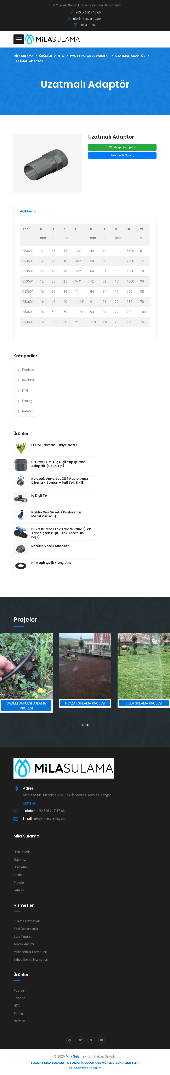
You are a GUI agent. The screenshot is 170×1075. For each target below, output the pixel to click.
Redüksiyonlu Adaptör (50, 546)
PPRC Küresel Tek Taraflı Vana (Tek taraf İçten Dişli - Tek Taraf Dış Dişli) (61, 533)
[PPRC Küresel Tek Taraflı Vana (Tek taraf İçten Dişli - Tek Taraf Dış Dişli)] (20, 533)
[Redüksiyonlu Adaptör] (20, 550)
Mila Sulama (75, 1056)
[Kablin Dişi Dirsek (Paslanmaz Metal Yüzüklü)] (20, 516)
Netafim (28, 411)
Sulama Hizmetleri (26, 921)
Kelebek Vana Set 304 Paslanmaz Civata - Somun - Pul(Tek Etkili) (59, 480)
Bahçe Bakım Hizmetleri (30, 960)
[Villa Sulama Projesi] (144, 666)
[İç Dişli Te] (20, 499)
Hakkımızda (21, 852)
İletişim (29, 803)
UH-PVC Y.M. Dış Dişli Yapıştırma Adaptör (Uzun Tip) (58, 463)
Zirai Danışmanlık (25, 929)
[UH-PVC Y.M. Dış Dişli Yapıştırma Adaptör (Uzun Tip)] (20, 466)
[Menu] (18, 39)
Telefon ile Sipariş (122, 155)
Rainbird (28, 380)
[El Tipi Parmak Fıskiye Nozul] (20, 449)
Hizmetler (20, 867)
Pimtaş (27, 401)
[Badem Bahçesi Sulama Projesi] (26, 666)
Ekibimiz (19, 860)
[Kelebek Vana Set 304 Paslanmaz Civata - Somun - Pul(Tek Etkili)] (20, 482)
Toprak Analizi (23, 944)
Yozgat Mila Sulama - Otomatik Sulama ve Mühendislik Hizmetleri (85, 1063)
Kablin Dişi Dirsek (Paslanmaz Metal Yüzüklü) (56, 514)
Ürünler (18, 875)
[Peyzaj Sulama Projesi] (85, 666)
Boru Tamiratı (22, 936)
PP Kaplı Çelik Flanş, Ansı (51, 562)
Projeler (19, 883)
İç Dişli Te (39, 495)
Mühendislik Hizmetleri (30, 952)
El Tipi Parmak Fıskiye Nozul (54, 445)
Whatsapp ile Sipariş (122, 147)
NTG (25, 390)
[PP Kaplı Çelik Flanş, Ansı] (20, 566)
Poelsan (28, 370)
